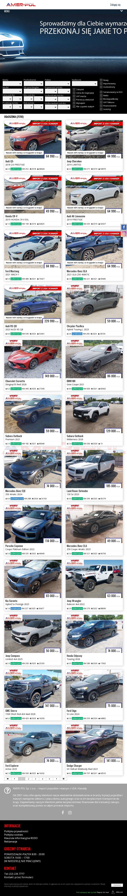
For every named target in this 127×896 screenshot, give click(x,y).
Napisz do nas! (92, 892)
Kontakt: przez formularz (18, 877)
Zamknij (117, 885)
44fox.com (119, 892)
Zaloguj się (114, 5)
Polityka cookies (13, 834)
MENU (7, 11)
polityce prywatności (20, 886)
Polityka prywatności (16, 831)
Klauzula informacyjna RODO (21, 838)
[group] (63, 45)
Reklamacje (10, 841)
